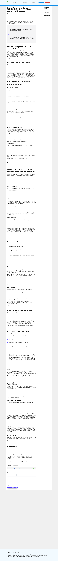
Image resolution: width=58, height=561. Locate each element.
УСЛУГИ (9, 5)
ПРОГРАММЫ (31, 5)
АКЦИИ (27, 5)
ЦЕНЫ (23, 5)
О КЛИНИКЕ (35, 5)
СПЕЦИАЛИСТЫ (19, 5)
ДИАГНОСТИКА (13, 5)
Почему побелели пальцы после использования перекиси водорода (47, 8)
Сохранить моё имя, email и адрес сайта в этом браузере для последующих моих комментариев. (21, 485)
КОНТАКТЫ (40, 5)
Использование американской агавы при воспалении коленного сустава (47, 15)
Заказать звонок (41, 2)
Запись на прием (47, 2)
